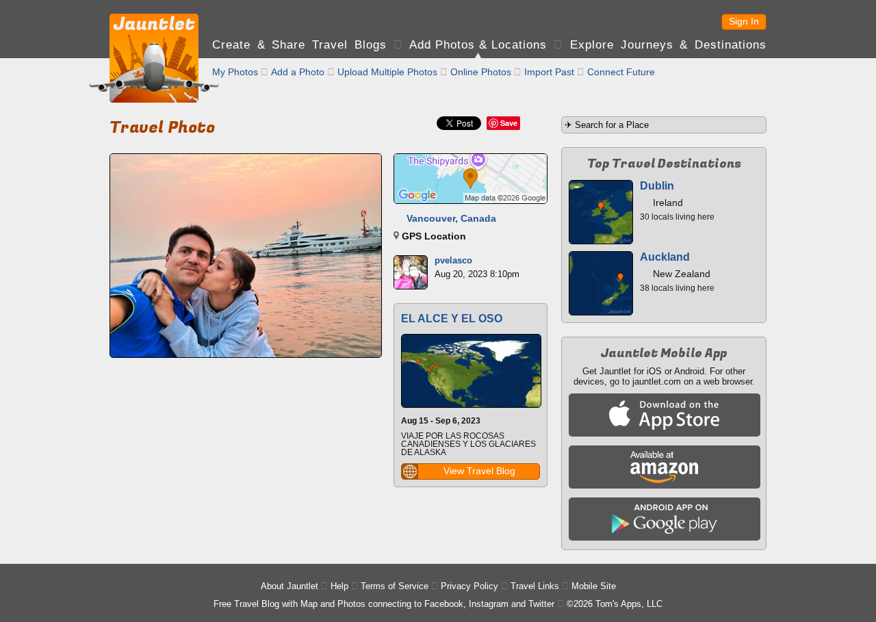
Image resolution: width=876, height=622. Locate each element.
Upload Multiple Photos (387, 71)
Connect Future (621, 71)
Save (508, 123)
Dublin (657, 186)
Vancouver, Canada (451, 218)
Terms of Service (394, 586)
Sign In (744, 21)
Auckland (665, 257)
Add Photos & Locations (478, 44)
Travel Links (535, 586)
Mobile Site (593, 586)
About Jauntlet (289, 586)
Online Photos (480, 71)
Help (339, 586)
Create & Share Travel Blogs (299, 44)
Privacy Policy (469, 586)
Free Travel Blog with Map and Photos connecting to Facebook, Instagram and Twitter (384, 604)
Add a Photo (297, 71)
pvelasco (453, 260)
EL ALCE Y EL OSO (451, 318)
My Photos (235, 71)
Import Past (549, 71)
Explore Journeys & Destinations (668, 44)
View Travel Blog (479, 470)
